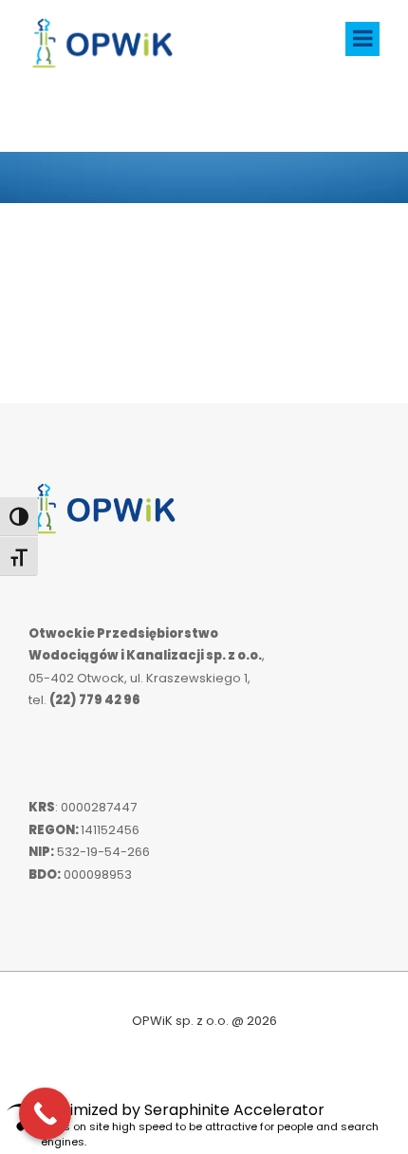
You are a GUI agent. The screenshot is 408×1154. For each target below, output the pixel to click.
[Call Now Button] (45, 1114)
